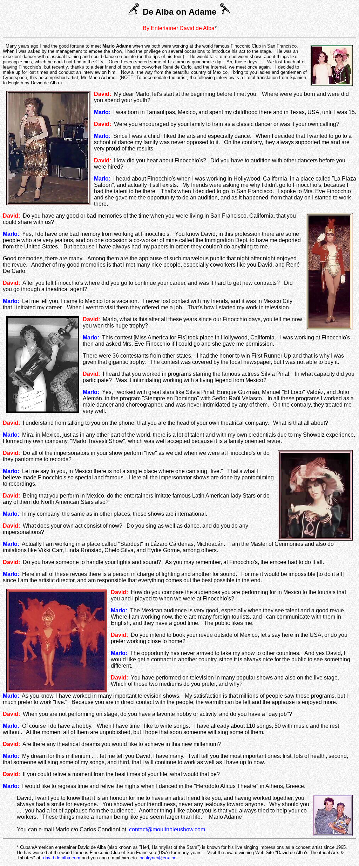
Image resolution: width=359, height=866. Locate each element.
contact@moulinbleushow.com (167, 829)
